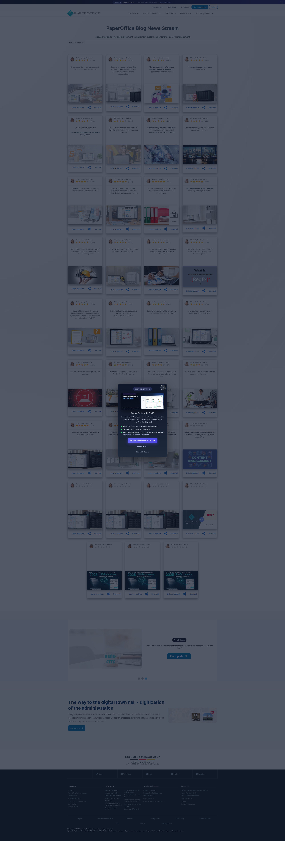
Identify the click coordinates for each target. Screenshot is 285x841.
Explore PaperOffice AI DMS (142, 440)
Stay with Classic (142, 452)
